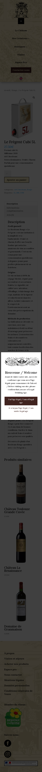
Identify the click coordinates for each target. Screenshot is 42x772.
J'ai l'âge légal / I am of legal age (21, 401)
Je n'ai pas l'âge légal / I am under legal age (21, 409)
